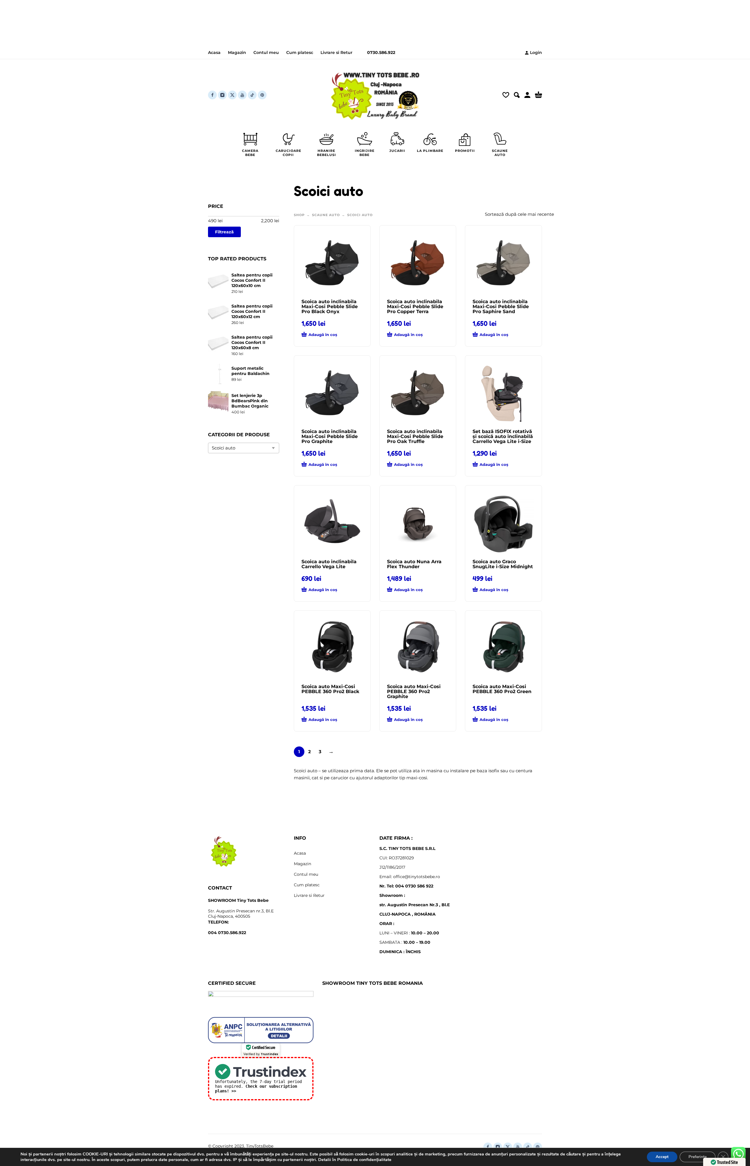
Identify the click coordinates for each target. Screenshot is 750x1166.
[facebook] (212, 95)
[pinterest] (262, 95)
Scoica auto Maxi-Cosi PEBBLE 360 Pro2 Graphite (414, 691)
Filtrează (224, 232)
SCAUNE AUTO (326, 215)
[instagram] (222, 95)
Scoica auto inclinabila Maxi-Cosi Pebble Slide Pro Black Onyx (329, 306)
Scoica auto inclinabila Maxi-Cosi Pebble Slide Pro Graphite (329, 436)
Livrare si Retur (336, 52)
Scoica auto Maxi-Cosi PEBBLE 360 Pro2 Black (330, 689)
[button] (517, 95)
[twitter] (232, 95)
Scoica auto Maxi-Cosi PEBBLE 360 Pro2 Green (502, 689)
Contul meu (266, 52)
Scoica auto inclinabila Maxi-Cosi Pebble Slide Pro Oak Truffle (415, 436)
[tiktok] (252, 95)
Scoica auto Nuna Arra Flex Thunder (414, 564)
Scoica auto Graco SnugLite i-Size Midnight (503, 564)
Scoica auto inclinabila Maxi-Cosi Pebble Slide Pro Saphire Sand (501, 306)
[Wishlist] (505, 95)
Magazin (237, 52)
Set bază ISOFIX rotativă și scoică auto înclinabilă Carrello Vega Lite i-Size (503, 436)
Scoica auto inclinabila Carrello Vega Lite (329, 564)
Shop (299, 215)
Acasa (214, 52)
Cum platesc (299, 52)
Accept (662, 1157)
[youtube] (242, 95)
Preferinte (697, 1157)
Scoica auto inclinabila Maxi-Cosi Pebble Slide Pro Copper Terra (415, 306)
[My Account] (527, 95)
